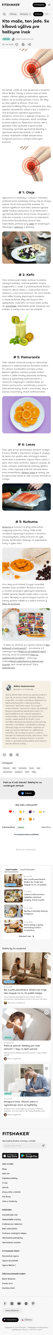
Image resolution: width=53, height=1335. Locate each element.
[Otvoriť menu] (49, 5)
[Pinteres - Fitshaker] (33, 1303)
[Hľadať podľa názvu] (4, 14)
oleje (31, 223)
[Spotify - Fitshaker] (26, 1303)
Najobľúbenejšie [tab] (27, 869)
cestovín (18, 227)
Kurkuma (6, 527)
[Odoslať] (43, 1145)
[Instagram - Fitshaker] (12, 1303)
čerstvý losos (28, 472)
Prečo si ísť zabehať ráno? (32, 651)
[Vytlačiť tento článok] (23, 44)
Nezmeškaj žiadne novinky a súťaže (19, 1141)
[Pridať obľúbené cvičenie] (16, 44)
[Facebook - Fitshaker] (5, 1303)
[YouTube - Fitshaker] (19, 1303)
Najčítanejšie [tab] (11, 869)
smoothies (11, 306)
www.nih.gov (8, 667)
